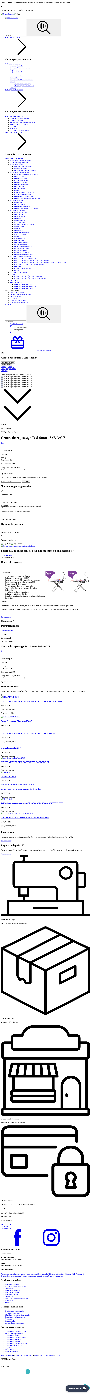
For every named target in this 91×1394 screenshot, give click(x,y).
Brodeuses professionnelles (19, 118)
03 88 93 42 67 (6, 1224)
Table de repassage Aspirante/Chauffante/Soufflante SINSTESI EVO (32, 803)
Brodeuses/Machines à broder (20, 68)
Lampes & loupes (21, 242)
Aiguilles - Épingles (21, 252)
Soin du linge (19, 222)
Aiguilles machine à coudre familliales (28, 276)
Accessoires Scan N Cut (18, 272)
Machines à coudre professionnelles (22, 122)
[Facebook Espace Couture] (18, 1245)
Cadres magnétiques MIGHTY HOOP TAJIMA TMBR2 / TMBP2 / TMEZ (41, 262)
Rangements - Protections (23, 254)
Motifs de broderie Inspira (23, 288)
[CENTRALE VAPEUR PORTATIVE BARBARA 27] (13, 758)
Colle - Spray (19, 226)
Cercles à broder (20, 169)
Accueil (3, 367)
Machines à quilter (16, 76)
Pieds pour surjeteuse (22, 206)
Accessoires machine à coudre (20, 172)
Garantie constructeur (28, 1276)
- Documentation (7, 630)
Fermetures (18, 214)
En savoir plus (6, 617)
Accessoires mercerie (17, 210)
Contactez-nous (6, 555)
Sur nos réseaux (19, 1274)
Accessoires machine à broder (20, 161)
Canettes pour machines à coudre (26, 174)
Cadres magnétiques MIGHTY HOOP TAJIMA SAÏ (33, 260)
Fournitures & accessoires (14, 132)
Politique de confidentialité (23, 1355)
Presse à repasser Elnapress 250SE (16, 721)
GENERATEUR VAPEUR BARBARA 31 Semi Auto (25, 817)
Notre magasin (42, 1274)
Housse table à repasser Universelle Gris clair (21, 789)
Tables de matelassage (22, 194)
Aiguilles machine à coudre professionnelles (30, 278)
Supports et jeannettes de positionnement (29, 264)
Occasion (13, 88)
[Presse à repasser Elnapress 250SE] (10, 717)
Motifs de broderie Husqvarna (25, 286)
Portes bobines (19, 204)
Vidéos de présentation (56, 1274)
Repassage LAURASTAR (24, 86)
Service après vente (14, 1276)
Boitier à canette (20, 182)
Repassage (13, 82)
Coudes (17, 228)
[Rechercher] (43, 27)
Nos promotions (31, 1274)
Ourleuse (13, 126)
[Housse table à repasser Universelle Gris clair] (17, 784)
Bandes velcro (19, 216)
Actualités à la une (7, 1274)
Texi (2, 443)
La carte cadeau (42, 1276)
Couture (17, 190)
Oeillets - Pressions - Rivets (24, 224)
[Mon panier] (11, 326)
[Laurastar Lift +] (5, 772)
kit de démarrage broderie (19, 163)
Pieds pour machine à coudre (24, 196)
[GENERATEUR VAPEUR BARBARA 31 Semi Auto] (17, 813)
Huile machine (19, 188)
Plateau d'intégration (21, 184)
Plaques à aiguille (20, 178)
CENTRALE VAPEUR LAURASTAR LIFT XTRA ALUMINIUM (31, 701)
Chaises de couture (21, 212)
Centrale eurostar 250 (11, 748)
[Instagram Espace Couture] (51, 1245)
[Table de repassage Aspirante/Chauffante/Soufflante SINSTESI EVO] (6, 799)
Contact (8, 304)
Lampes (17, 266)
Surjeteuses (14, 70)
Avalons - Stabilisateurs (23, 167)
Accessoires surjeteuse (17, 200)
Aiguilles (13, 274)
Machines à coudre (16, 66)
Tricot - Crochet (20, 234)
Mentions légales (7, 1355)
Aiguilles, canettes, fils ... (23, 268)
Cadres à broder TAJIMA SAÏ (25, 258)
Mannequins (19, 240)
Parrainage (13, 298)
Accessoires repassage (22, 84)
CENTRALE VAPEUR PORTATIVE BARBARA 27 (25, 762)
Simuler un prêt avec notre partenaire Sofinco (19, 546)
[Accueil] (7, 14)
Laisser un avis (6, 1228)
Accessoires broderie (17, 165)
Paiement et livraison (47, 1355)
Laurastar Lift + (8, 776)
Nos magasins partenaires (19, 302)
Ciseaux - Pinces (20, 244)
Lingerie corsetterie (21, 232)
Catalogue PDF (69, 1274)
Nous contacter (6, 841)
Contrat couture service (18, 300)
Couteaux (18, 202)
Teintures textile (20, 238)
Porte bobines (19, 186)
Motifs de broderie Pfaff (23, 284)
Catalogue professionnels (14, 90)
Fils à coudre (14, 280)
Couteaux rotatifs (20, 220)
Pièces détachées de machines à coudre (28, 198)
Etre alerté (26, 481)
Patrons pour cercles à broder (25, 170)
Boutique (11, 367)
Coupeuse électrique (17, 120)
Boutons (17, 218)
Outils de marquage (21, 248)
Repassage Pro (15, 128)
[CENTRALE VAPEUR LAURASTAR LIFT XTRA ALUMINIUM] (10, 697)
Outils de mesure (20, 250)
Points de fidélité (15, 296)
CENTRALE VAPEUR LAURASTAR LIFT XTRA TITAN (28, 733)
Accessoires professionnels (19, 130)
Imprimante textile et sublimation (21, 80)
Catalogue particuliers (13, 37)
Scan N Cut (14, 78)
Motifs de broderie (16, 282)
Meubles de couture (17, 74)
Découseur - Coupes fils (23, 246)
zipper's (17, 236)
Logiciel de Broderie (17, 72)
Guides (17, 270)
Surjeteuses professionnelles (19, 124)
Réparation (18, 230)
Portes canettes (20, 176)
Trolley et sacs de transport (24, 192)
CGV (36, 1355)
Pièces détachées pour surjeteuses (26, 208)
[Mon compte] (10, 332)
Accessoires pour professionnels (21, 256)
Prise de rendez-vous (17, 292)
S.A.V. (57, 1355)
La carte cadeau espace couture (21, 294)
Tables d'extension (21, 180)
